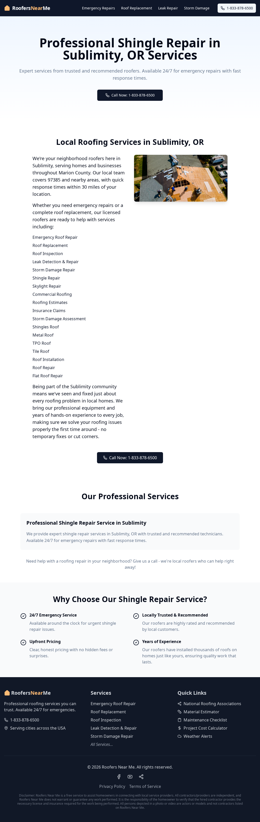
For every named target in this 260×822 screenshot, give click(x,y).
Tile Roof (40, 351)
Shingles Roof (45, 327)
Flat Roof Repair (47, 376)
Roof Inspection (47, 253)
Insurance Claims (49, 310)
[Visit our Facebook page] (118, 776)
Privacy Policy (112, 786)
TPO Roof (41, 343)
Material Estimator (201, 712)
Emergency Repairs (98, 8)
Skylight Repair (46, 286)
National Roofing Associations (212, 703)
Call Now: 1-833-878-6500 (133, 95)
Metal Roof (43, 335)
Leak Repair (168, 8)
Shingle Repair (46, 278)
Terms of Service (145, 786)
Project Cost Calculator (206, 728)
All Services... (102, 744)
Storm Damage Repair (53, 270)
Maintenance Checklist (205, 720)
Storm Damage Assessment (59, 319)
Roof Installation (48, 359)
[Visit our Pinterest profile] (141, 776)
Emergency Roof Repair (55, 237)
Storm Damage (196, 8)
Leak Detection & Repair (55, 261)
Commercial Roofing (52, 294)
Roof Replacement (136, 8)
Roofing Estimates (50, 302)
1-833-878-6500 (24, 720)
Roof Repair (43, 367)
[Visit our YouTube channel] (130, 776)
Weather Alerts (198, 736)
